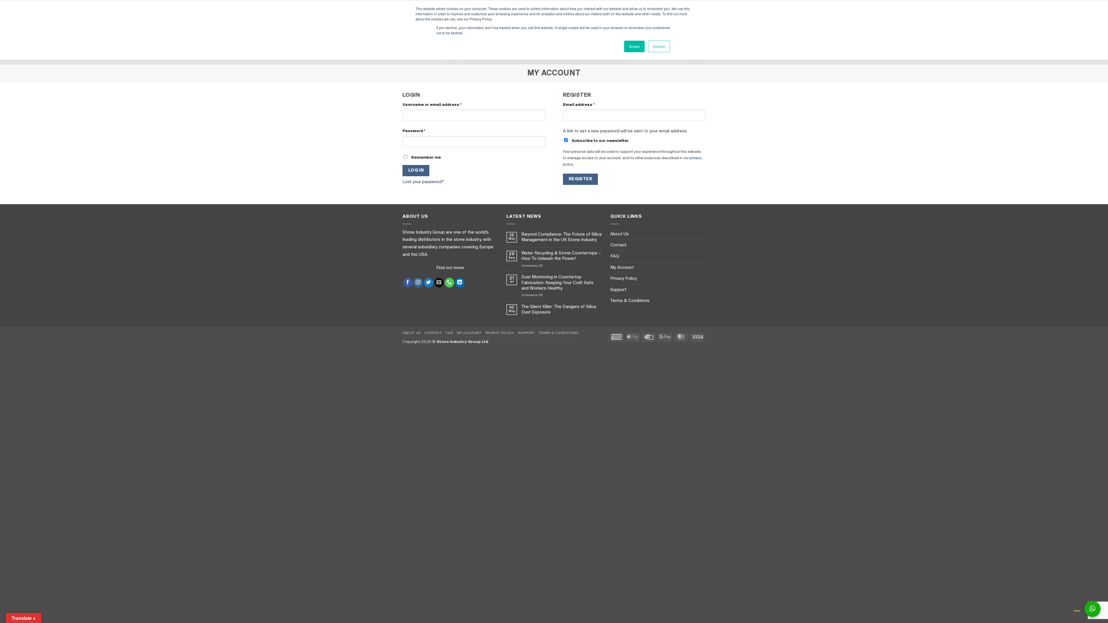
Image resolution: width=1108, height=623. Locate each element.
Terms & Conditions (630, 301)
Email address (588, 104)
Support (618, 290)
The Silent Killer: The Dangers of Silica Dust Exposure (558, 310)
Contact (618, 245)
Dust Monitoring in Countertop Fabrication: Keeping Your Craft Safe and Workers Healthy (557, 282)
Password (423, 131)
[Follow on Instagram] (418, 283)
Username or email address (441, 104)
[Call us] (449, 283)
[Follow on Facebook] (408, 283)
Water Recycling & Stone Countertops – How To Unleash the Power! (561, 256)
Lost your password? (423, 182)
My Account (622, 267)
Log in (416, 170)
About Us (619, 234)
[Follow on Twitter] (428, 283)
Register (580, 179)
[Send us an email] (439, 283)
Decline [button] (659, 46)
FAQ (614, 256)
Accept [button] (634, 46)
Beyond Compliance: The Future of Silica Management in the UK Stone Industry (561, 237)
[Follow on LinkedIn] (460, 283)
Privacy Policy (623, 278)
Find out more (450, 268)
